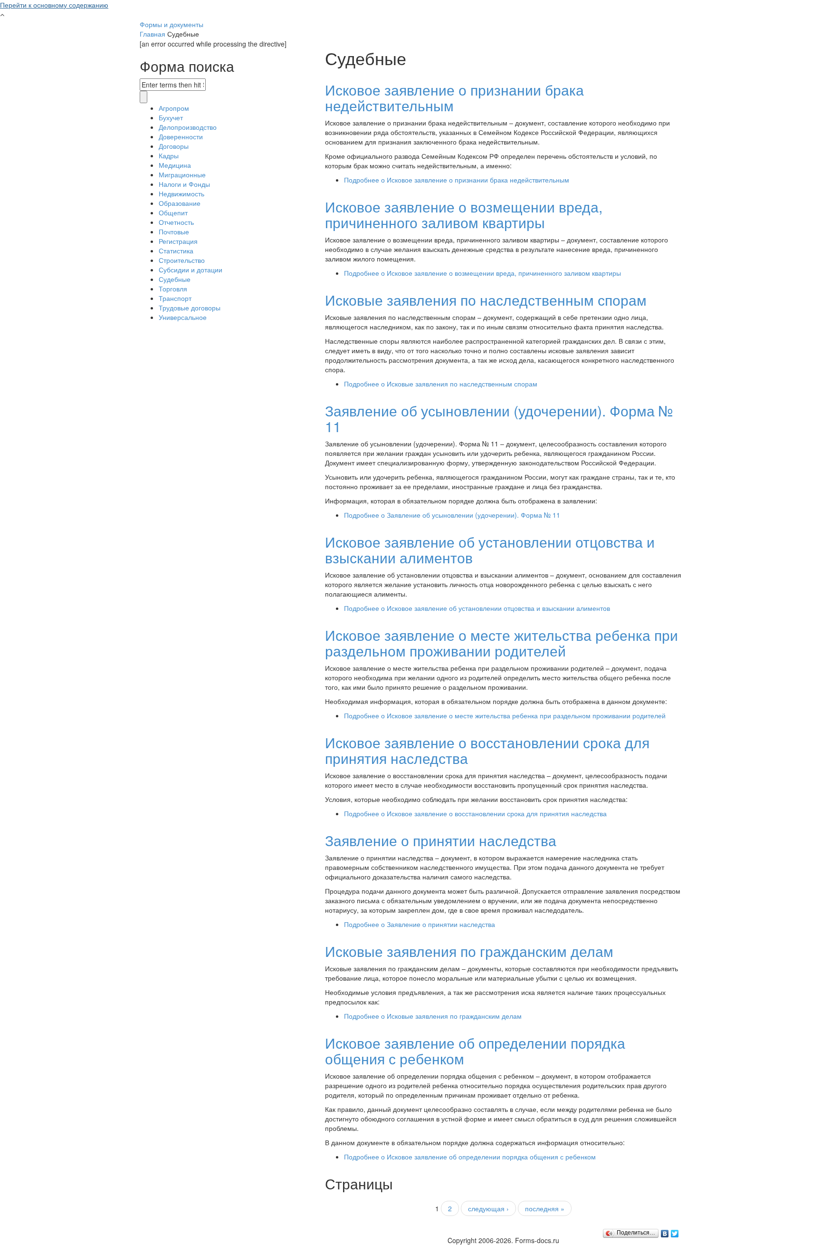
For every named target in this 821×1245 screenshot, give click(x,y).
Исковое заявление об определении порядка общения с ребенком (475, 1051)
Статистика (176, 250)
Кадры (169, 155)
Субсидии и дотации (190, 269)
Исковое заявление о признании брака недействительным (454, 97)
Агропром (174, 108)
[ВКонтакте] (665, 1231)
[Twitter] (675, 1231)
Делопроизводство (188, 127)
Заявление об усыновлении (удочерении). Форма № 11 (499, 418)
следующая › (488, 1208)
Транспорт (175, 298)
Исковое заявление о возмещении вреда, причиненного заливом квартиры (463, 214)
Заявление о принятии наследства (440, 840)
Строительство (182, 260)
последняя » (544, 1208)
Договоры (174, 146)
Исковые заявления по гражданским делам (469, 951)
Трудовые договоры (189, 307)
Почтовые (174, 231)
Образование (179, 203)
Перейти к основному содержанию (54, 5)
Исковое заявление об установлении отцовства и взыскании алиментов (490, 549)
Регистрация (178, 241)
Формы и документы (171, 24)
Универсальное (183, 317)
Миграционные (182, 174)
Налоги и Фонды (184, 184)
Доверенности (181, 136)
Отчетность (176, 222)
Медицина (175, 165)
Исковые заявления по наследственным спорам (486, 300)
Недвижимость (181, 193)
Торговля (173, 288)
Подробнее (456, 179)
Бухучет (171, 117)
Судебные (175, 279)
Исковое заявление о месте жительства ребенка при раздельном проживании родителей (501, 643)
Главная (152, 34)
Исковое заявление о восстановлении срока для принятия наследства (487, 750)
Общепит (173, 212)
